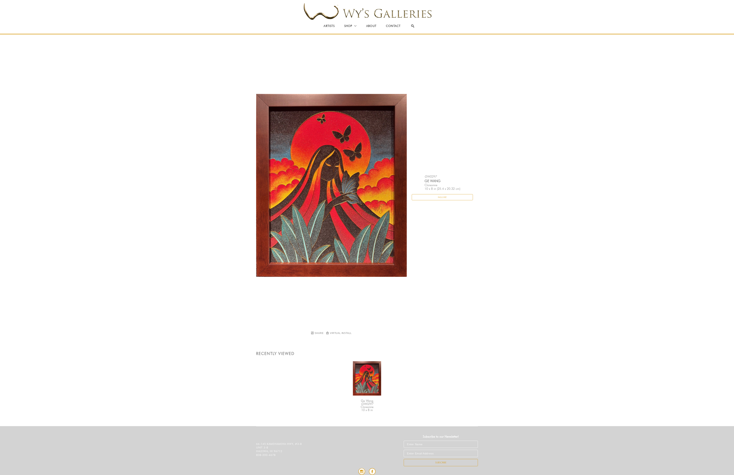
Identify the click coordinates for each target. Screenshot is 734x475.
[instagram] (361, 471)
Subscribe (440, 462)
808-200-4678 (266, 455)
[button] (350, 26)
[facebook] (372, 471)
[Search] (412, 25)
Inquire (442, 197)
